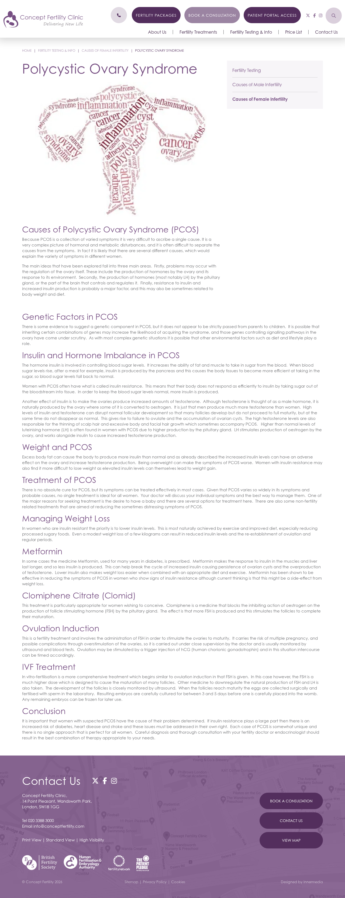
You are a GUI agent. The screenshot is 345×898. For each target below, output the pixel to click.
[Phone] (119, 15)
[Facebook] (314, 15)
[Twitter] (308, 15)
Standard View (60, 839)
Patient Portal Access (272, 15)
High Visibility (92, 839)
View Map (291, 840)
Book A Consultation (291, 801)
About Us (157, 32)
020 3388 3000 (41, 820)
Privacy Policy (155, 882)
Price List (293, 32)
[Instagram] (320, 15)
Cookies (178, 882)
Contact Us (326, 32)
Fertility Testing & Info (251, 32)
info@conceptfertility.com (58, 826)
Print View (31, 839)
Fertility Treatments (198, 32)
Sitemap (131, 882)
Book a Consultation (212, 15)
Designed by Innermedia (302, 882)
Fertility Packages (156, 15)
